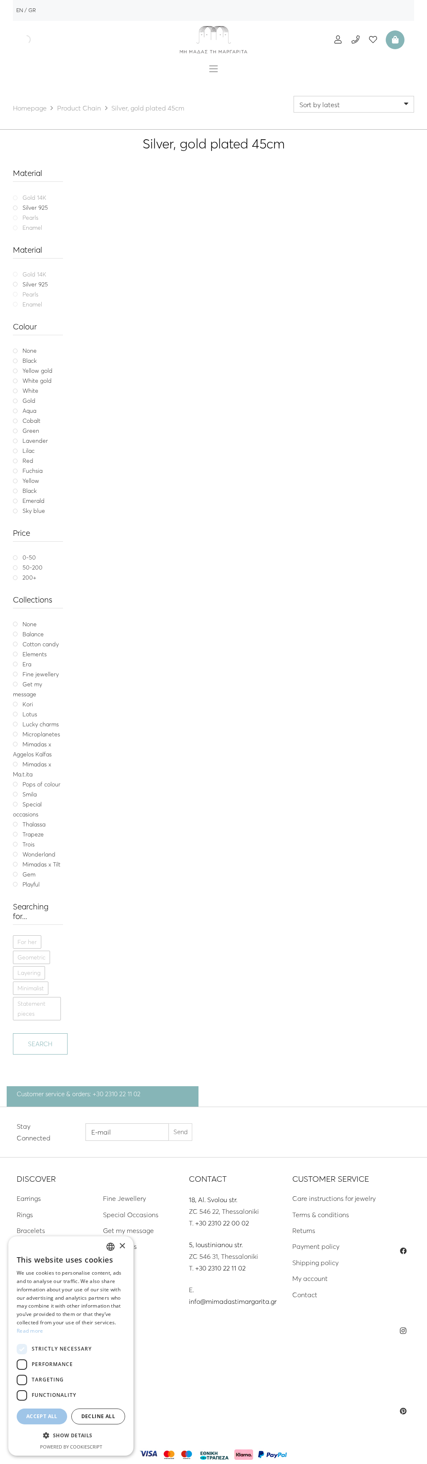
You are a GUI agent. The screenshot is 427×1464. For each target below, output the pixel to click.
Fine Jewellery (124, 1198)
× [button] (122, 1246)
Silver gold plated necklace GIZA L (136, 460)
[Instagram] (403, 1331)
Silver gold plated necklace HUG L (248, 293)
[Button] (338, 39)
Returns (303, 1230)
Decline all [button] (98, 1416)
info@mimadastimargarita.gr (232, 1301)
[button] (71, 1435)
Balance (136, 283)
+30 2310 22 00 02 (222, 1223)
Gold (136, 323)
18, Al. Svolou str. (213, 1199)
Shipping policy (315, 1262)
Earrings (29, 1198)
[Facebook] (403, 1251)
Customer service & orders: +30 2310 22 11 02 (79, 1094)
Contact (304, 1295)
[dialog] (70, 1346)
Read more (30, 1330)
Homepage (30, 108)
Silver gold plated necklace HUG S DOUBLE (136, 297)
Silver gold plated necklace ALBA (248, 460)
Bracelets (31, 1230)
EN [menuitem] (19, 10)
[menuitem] (19, 10)
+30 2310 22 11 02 (220, 1268)
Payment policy (315, 1246)
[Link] (213, 39)
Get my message (128, 1230)
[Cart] (394, 39)
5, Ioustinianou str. (216, 1245)
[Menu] (213, 68)
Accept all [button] (42, 1416)
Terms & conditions (320, 1214)
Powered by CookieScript (71, 1447)
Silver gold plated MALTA (361, 293)
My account (310, 1278)
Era (361, 283)
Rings (25, 1214)
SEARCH (40, 1044)
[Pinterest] (403, 1411)
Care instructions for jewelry (334, 1198)
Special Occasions (130, 1214)
